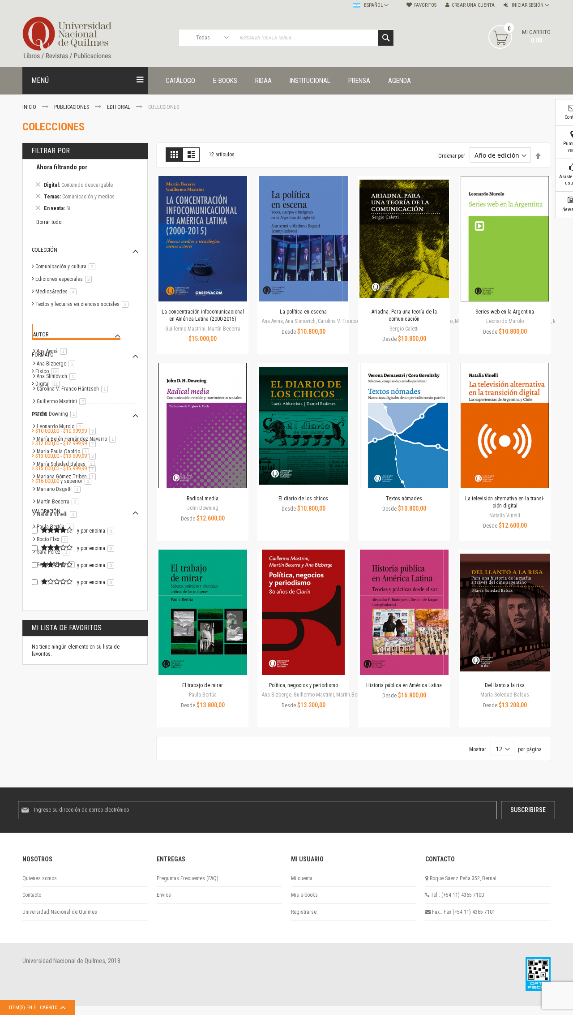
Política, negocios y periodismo (303, 685)
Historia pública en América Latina (404, 685)
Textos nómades (404, 498)
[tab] (85, 189)
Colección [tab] (44, 250)
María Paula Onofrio (64, 451)
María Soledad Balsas (67, 464)
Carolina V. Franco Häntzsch (74, 389)
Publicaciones (72, 107)
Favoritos (425, 5)
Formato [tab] (43, 355)
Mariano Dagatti (60, 489)
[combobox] (286, 38)
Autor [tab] (40, 334)
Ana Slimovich (58, 376)
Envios (164, 895)
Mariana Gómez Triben (68, 476)
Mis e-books (304, 895)
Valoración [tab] (46, 511)
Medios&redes (57, 291)
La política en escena (303, 312)
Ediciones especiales (65, 279)
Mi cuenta (301, 878)
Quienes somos (39, 878)
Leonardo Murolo (61, 426)
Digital (49, 384)
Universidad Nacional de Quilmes (59, 912)
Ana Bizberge (57, 364)
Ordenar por (451, 156)
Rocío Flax (54, 539)
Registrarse (303, 912)
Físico (48, 371)
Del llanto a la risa (505, 685)
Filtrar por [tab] (50, 150)
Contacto (31, 895)
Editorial (119, 107)
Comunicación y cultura (66, 266)
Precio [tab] (39, 414)
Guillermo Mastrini (63, 401)
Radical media (202, 498)
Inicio (30, 107)
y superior (64, 481)
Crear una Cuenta (473, 5)
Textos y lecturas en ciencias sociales (83, 304)
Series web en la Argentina (504, 312)
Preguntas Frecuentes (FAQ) (187, 878)
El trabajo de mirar (202, 685)
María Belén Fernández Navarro (78, 439)
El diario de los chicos (303, 498)
